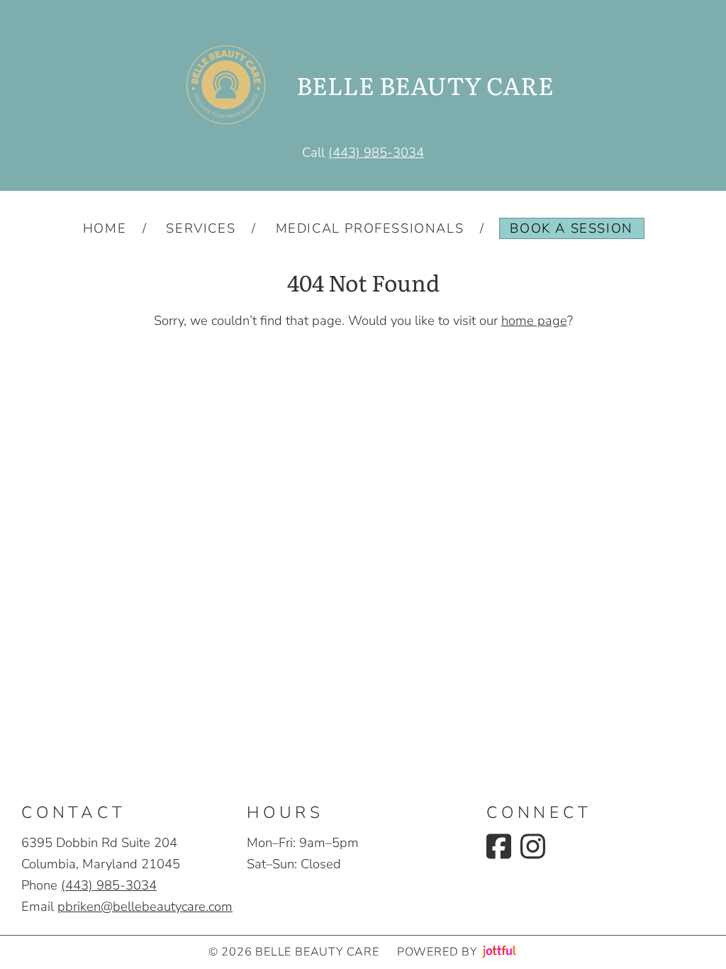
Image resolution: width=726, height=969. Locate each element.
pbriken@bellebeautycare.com (145, 906)
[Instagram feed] (532, 846)
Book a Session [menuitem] (571, 228)
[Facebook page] (498, 846)
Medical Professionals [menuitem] (370, 228)
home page (534, 320)
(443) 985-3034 (376, 152)
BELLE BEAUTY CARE (425, 85)
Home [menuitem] (104, 228)
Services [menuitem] (200, 228)
